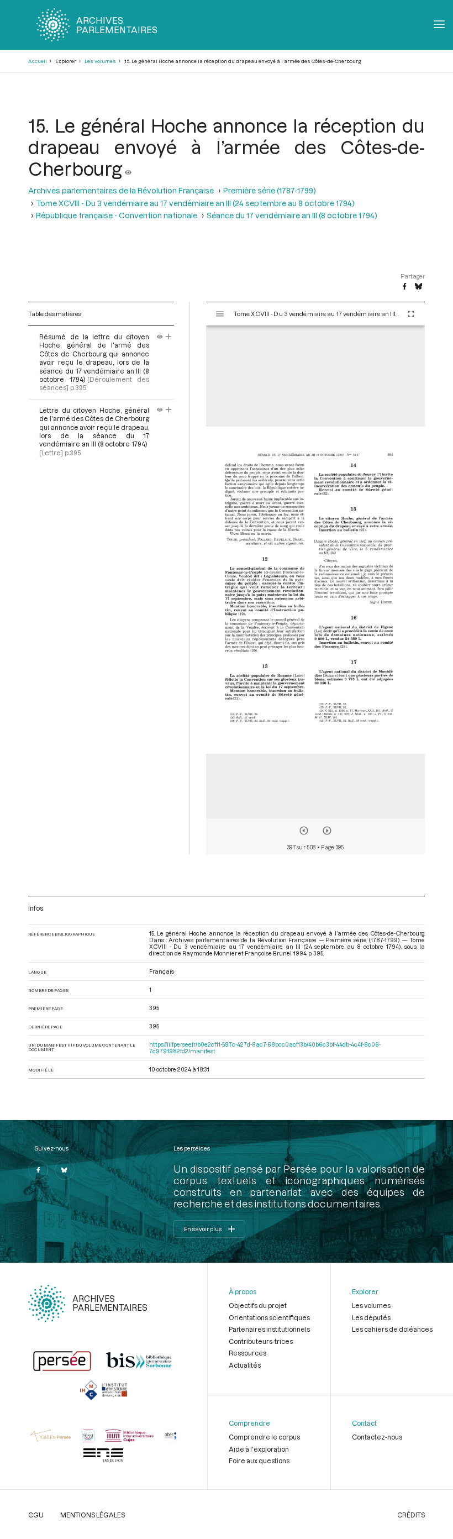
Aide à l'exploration (259, 1449)
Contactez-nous (377, 1437)
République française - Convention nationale (116, 215)
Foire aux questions (259, 1460)
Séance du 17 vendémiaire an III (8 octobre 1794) (292, 215)
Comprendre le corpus (264, 1437)
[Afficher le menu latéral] (219, 313)
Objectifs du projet (258, 1305)
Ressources (247, 1353)
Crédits (411, 1515)
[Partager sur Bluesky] (418, 287)
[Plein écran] (411, 313)
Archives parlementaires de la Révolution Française (121, 190)
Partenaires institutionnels (269, 1329)
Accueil (37, 61)
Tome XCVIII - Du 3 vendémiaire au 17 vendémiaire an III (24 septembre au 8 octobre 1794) (195, 203)
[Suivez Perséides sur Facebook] (38, 1170)
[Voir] (128, 168)
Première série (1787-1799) (269, 190)
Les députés (371, 1317)
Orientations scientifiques (269, 1317)
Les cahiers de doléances (392, 1329)
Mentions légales (92, 1515)
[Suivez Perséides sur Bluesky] (65, 1170)
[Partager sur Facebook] (404, 287)
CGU (36, 1515)
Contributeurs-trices (261, 1341)
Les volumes (100, 61)
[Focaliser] (169, 336)
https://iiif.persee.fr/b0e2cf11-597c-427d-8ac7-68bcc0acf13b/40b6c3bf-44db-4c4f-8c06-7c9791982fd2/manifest (265, 1047)
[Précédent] (303, 830)
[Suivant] (327, 830)
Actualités (245, 1365)
